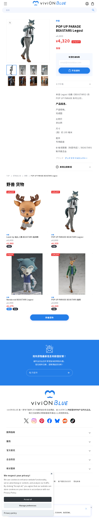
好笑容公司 (17, 176)
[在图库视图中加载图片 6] (23, 81)
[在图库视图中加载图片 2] (23, 70)
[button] (5, 3)
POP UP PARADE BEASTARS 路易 (66, 299)
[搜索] (93, 10)
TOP (8, 176)
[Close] (51, 474)
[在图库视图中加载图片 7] (33, 81)
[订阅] (68, 372)
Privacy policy (10, 513)
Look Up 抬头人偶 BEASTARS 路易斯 (22, 237)
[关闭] (86, 508)
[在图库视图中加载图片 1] (11, 70)
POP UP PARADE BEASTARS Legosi (67, 237)
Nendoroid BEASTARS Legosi (19, 299)
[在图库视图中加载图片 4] (45, 70)
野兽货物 (49, 317)
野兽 (58, 20)
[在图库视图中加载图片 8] (45, 81)
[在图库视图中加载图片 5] (11, 81)
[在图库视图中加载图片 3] (33, 70)
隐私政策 (77, 481)
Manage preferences (27, 506)
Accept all (28, 499)
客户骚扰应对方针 (64, 481)
